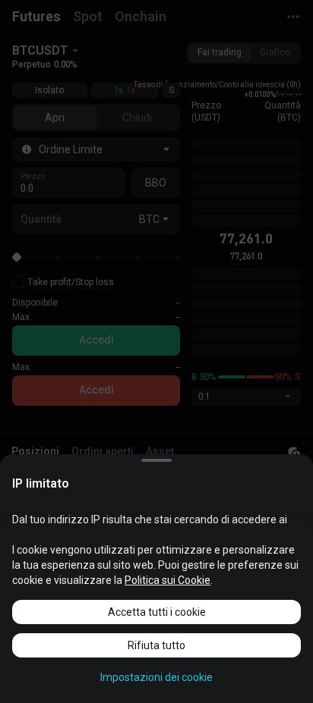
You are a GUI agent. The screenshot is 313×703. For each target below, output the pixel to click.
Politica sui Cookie (167, 580)
